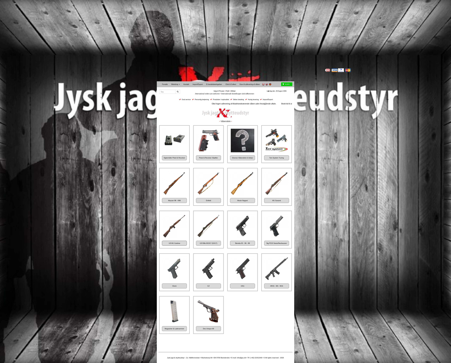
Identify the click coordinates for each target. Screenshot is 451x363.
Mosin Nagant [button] (242, 200)
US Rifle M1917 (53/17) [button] (208, 243)
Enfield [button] (208, 200)
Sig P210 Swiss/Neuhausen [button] (276, 243)
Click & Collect (231, 84)
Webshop (175, 84)
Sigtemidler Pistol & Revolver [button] (174, 158)
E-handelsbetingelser (214, 84)
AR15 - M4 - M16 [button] (276, 286)
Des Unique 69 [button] (208, 329)
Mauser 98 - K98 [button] (174, 200)
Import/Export (198, 84)
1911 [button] (242, 286)
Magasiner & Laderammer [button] (174, 329)
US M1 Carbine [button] (174, 243)
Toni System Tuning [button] (276, 158)
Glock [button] (174, 286)
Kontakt (186, 84)
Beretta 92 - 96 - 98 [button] (242, 243)
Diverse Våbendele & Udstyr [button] (242, 158)
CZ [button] (208, 286)
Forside (165, 84)
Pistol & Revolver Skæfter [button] (208, 158)
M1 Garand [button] (276, 200)
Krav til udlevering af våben (250, 84)
